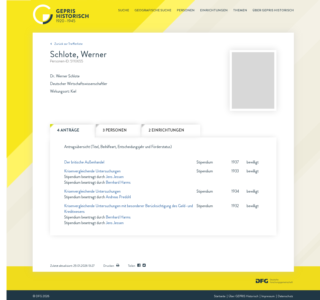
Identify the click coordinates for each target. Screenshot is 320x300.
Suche (123, 10)
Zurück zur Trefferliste (68, 43)
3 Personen (115, 130)
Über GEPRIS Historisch (243, 296)
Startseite (220, 296)
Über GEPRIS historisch (273, 10)
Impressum (268, 296)
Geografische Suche (153, 10)
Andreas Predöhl (118, 197)
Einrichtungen (214, 10)
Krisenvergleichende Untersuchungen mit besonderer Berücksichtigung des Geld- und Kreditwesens (128, 208)
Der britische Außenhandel (84, 162)
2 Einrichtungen (166, 130)
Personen (186, 10)
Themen (240, 10)
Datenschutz (285, 296)
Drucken (108, 265)
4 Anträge (68, 130)
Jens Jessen (115, 177)
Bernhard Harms (118, 182)
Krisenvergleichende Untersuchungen (92, 171)
